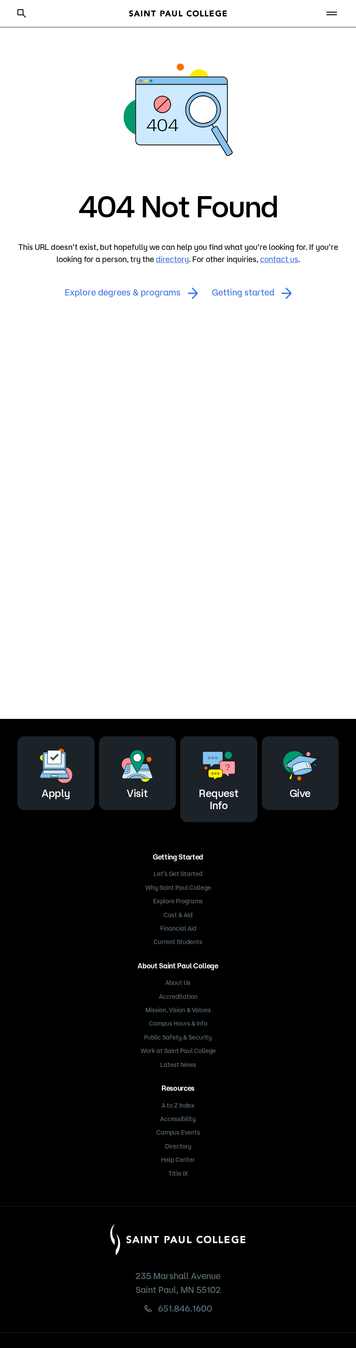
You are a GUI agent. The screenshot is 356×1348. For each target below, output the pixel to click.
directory (172, 259)
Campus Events (178, 1132)
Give (300, 793)
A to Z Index (178, 1105)
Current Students (178, 941)
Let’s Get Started (178, 873)
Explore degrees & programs (123, 292)
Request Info (218, 799)
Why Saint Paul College (178, 887)
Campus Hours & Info (178, 1023)
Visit (137, 793)
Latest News (178, 1064)
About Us (178, 982)
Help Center (178, 1159)
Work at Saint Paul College (178, 1050)
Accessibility (178, 1118)
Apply (56, 793)
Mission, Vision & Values (178, 1010)
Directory (178, 1146)
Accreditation (178, 996)
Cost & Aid (178, 915)
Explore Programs (178, 901)
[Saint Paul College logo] (178, 13)
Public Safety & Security (178, 1037)
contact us (279, 259)
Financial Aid (178, 928)
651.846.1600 (185, 1308)
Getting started (243, 292)
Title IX (178, 1173)
